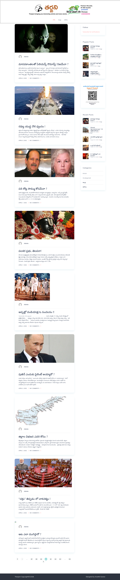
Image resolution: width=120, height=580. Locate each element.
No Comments (34, 78)
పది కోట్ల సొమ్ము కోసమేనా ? (33, 188)
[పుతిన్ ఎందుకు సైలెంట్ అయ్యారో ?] (44, 348)
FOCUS (85, 173)
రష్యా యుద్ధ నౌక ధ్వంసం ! (32, 126)
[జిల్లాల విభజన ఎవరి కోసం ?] (41, 410)
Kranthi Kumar (100, 577)
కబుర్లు (59, 20)
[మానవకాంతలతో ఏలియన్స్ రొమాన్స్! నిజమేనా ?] (41, 38)
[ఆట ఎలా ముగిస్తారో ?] (15, 522)
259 (41, 559)
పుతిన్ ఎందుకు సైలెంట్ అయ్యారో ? (37, 374)
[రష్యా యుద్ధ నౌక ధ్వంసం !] (44, 100)
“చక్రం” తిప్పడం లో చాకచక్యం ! (34, 498)
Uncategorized (86, 132)
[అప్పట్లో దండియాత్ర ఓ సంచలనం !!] (32, 286)
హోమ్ (54, 20)
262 (55, 559)
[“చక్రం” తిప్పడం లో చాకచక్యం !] (43, 473)
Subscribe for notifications (91, 32)
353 (70, 559)
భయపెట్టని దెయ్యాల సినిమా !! (95, 46)
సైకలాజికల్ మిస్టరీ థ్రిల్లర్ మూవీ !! (95, 64)
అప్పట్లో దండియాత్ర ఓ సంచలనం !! (36, 312)
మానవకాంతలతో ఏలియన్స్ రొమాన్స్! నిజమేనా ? (43, 64)
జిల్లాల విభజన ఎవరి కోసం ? (33, 436)
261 (50, 559)
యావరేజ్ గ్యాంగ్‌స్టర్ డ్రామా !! (96, 137)
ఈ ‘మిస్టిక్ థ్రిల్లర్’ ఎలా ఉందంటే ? (95, 154)
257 (31, 559)
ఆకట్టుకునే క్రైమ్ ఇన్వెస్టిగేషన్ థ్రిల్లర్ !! (95, 72)
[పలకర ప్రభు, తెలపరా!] (44, 225)
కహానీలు (66, 20)
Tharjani (18, 577)
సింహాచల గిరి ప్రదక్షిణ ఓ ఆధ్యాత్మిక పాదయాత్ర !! (95, 55)
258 (36, 559)
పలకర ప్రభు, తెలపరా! (30, 251)
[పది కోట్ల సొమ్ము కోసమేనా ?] (44, 163)
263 (60, 559)
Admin (26, 57)
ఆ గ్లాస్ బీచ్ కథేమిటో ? (95, 145)
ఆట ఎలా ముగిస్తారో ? (30, 534)
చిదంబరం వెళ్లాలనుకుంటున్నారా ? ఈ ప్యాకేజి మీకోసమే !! (96, 129)
